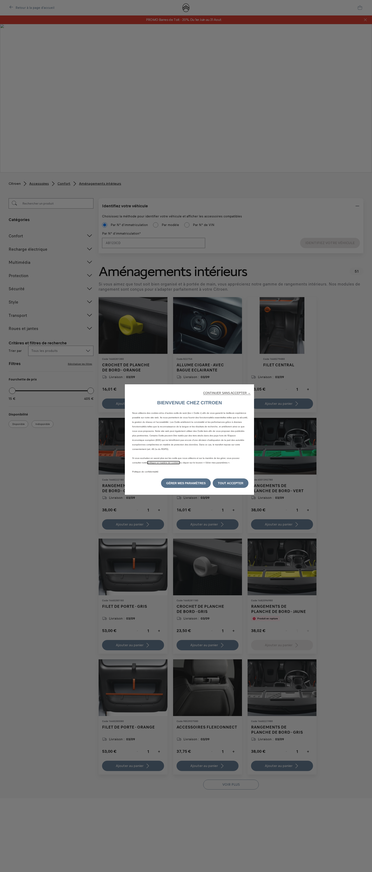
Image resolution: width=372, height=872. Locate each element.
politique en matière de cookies (163, 462)
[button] (227, 393)
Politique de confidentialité (145, 471)
